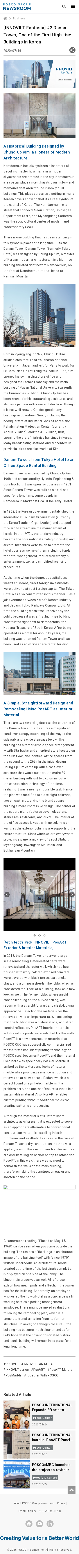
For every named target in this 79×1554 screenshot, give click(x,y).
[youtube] (39, 1523)
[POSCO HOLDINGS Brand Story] (39, 1538)
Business (19, 18)
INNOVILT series (17, 1369)
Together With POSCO (42, 1375)
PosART (39, 1369)
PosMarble (14, 1375)
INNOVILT (12, 1364)
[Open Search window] (64, 6)
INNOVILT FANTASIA (38, 1364)
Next (72, 894)
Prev (7, 894)
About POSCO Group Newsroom (34, 1503)
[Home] (5, 18)
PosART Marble (61, 1369)
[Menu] (73, 6)
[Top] (71, 1490)
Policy (61, 1503)
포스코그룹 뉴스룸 (50, 1511)
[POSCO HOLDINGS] (28, 1523)
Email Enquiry (27, 1511)
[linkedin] (50, 1523)
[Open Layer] (72, 50)
